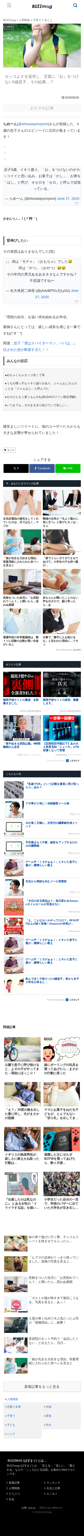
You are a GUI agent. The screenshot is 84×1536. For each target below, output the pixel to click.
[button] (7, 986)
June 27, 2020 (68, 199)
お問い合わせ (28, 1507)
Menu (9, 5)
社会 (11, 1499)
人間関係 (12, 1399)
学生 (48, 1424)
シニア (11, 1433)
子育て (11, 1415)
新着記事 (14, 1482)
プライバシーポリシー (51, 1507)
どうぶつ (14, 1493)
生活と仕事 (53, 1488)
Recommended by (64, 650)
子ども (11, 1424)
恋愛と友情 (14, 1406)
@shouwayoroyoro (33, 124)
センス (10, 450)
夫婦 (48, 1406)
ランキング (53, 1482)
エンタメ (51, 1493)
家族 (48, 1415)
